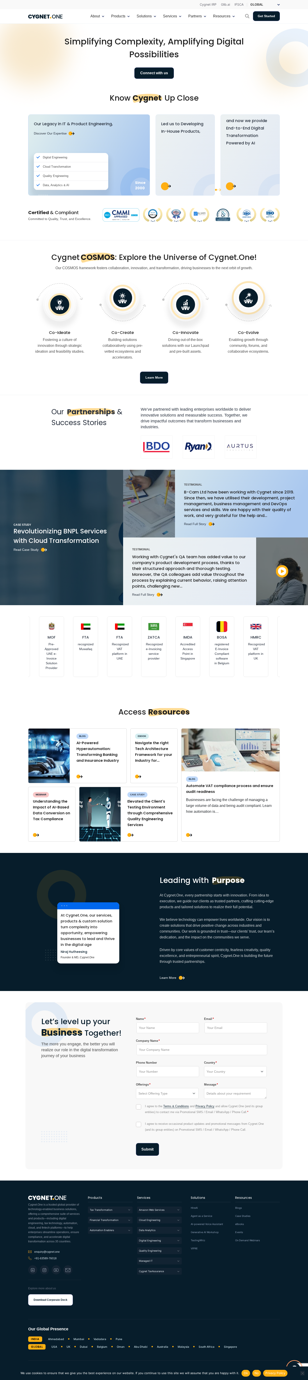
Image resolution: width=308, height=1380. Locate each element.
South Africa (206, 1346)
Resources (243, 1198)
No (257, 1373)
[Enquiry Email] (67, 1269)
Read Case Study (26, 549)
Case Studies (243, 1216)
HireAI (194, 1208)
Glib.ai (225, 4)
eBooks (239, 1224)
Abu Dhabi (140, 1346)
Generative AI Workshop (205, 1232)
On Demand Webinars (247, 1240)
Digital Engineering (150, 1240)
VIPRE (194, 1248)
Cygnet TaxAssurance (151, 1271)
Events (239, 1232)
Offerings (142, 1084)
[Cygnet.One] (45, 16)
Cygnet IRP (208, 4)
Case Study (137, 794)
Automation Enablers (102, 1230)
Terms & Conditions (176, 1106)
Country (209, 1062)
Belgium (102, 1346)
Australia (162, 1346)
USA (54, 1346)
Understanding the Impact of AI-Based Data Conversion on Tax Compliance (51, 810)
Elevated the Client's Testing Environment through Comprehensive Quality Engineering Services (150, 813)
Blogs (238, 1208)
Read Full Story (195, 524)
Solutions (198, 1198)
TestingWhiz (198, 1240)
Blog (82, 736)
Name (140, 1019)
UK (68, 1346)
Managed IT (146, 1260)
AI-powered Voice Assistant (207, 1224)
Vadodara (100, 1339)
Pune (119, 1339)
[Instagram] (44, 1269)
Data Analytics (147, 1230)
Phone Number (146, 1062)
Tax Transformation (101, 1209)
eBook (142, 736)
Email (208, 1019)
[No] (302, 1373)
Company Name (147, 1040)
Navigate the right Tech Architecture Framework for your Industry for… (153, 751)
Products (95, 1198)
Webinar (41, 794)
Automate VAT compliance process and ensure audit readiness (229, 788)
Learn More (168, 977)
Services (144, 1198)
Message (210, 1084)
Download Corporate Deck (50, 1299)
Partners (195, 16)
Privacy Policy (204, 1106)
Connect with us (154, 73)
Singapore (230, 1346)
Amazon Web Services (152, 1209)
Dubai (83, 1346)
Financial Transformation (104, 1220)
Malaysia (183, 1346)
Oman (120, 1346)
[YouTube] (56, 1269)
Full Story (79, 776)
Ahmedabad (56, 1339)
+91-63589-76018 (45, 1258)
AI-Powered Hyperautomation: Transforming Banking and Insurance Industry (97, 751)
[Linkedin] (32, 1269)
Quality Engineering (150, 1250)
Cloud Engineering (149, 1220)
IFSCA (239, 4)
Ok (246, 1373)
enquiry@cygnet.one (47, 1251)
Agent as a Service (201, 1216)
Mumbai (79, 1339)
